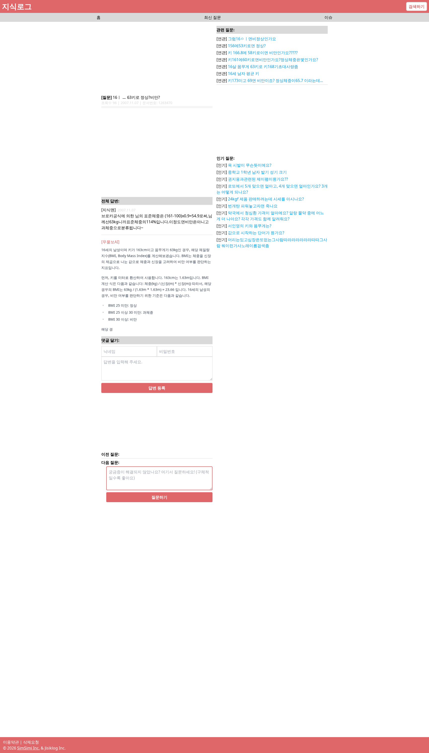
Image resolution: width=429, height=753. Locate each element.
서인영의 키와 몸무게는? (249, 225)
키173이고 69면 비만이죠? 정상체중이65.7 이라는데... (275, 80)
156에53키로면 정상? (247, 45)
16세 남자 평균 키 (243, 73)
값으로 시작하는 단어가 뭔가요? (256, 232)
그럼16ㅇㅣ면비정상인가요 (252, 38)
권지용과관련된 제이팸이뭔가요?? (258, 179)
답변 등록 (156, 388)
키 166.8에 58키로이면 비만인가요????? (263, 52)
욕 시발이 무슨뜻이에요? (249, 165)
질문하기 (159, 497)
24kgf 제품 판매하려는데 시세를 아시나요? (266, 199)
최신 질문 (212, 17)
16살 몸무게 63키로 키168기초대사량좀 (263, 66)
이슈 (328, 17)
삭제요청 (31, 742)
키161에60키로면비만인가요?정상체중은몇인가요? (273, 59)
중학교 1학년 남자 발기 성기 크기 (257, 172)
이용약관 (11, 742)
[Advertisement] (157, 58)
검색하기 (417, 6)
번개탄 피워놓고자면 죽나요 (253, 206)
